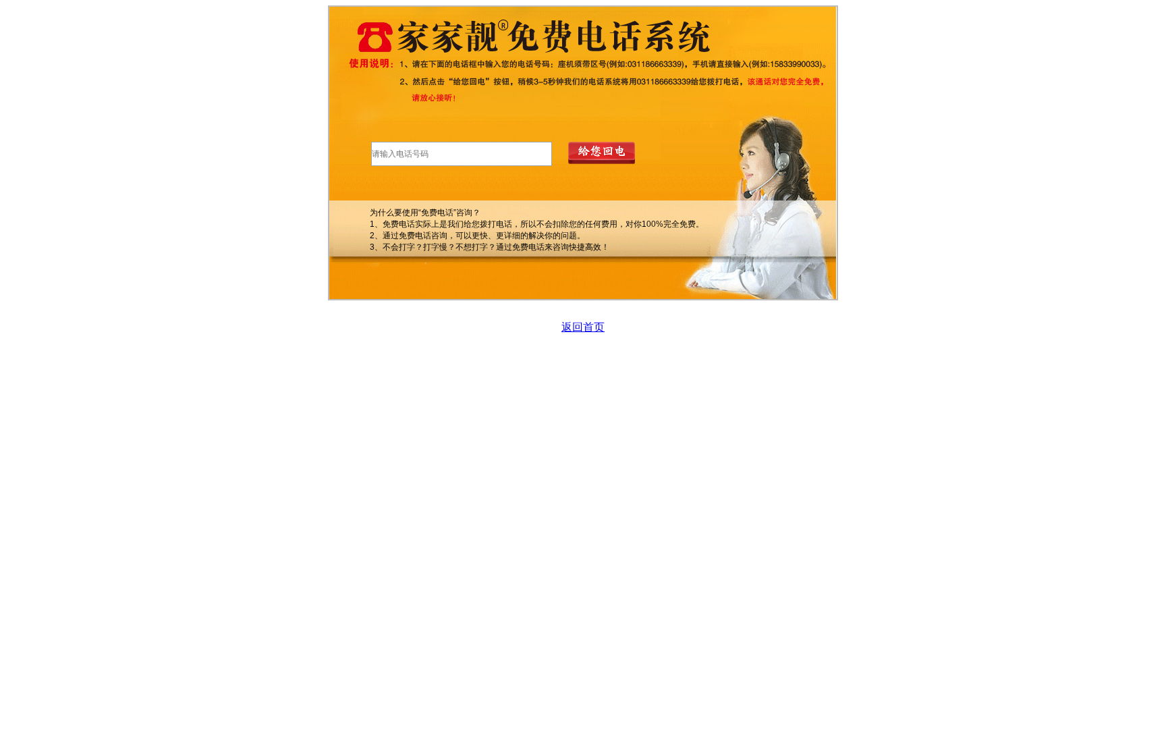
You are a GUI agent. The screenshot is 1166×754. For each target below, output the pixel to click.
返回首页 (583, 327)
